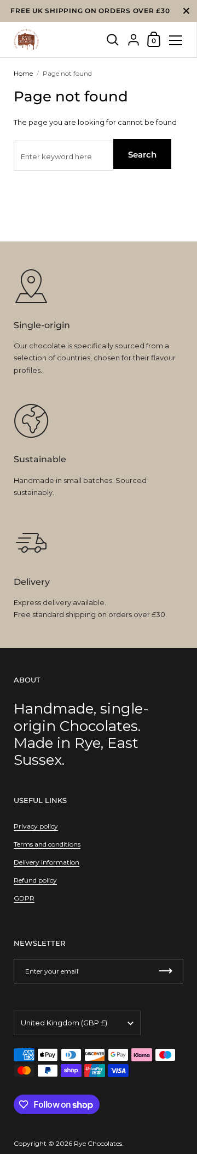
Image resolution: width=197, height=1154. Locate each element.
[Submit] (165, 971)
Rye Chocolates (98, 1143)
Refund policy (35, 880)
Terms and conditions (47, 844)
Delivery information (46, 862)
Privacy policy (36, 826)
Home (23, 73)
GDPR (24, 898)
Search (142, 154)
